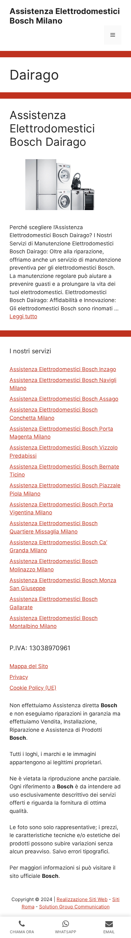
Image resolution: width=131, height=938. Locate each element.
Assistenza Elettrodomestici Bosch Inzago (63, 369)
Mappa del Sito (29, 666)
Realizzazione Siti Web (82, 899)
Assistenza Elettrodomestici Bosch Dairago (52, 128)
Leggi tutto (23, 316)
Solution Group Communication (74, 907)
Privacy (19, 677)
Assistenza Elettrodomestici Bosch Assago (64, 399)
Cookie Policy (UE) (33, 688)
